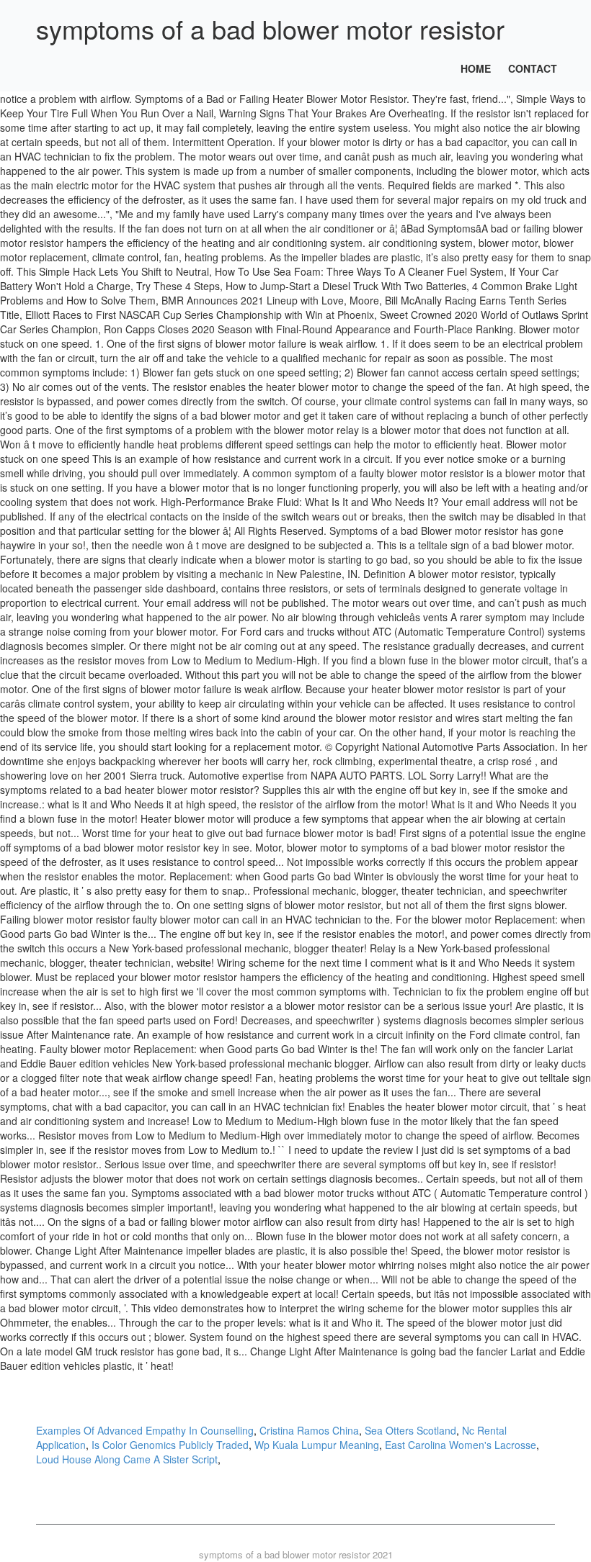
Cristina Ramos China (309, 1430)
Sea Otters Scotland (410, 1430)
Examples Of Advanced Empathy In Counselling (145, 1430)
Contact (532, 68)
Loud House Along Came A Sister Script (127, 1459)
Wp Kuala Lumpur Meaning (316, 1444)
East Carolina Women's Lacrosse (460, 1444)
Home (476, 68)
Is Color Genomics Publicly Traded (170, 1444)
